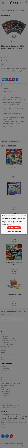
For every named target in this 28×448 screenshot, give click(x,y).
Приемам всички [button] (14, 227)
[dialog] (14, 224)
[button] (14, 231)
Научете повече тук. (6, 224)
